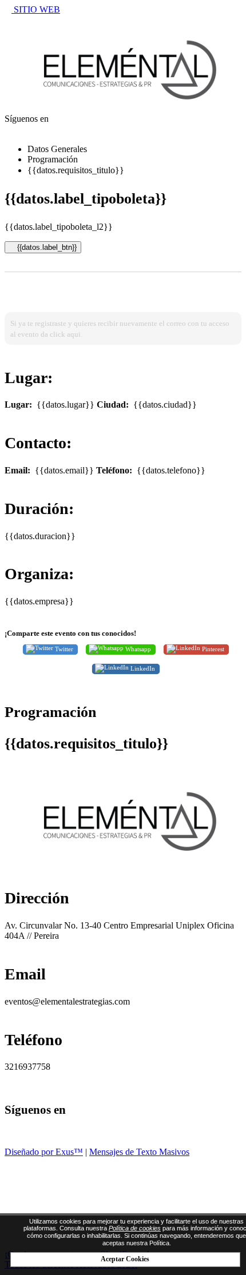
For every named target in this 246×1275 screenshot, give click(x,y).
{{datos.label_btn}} (46, 247)
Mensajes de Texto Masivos (139, 1152)
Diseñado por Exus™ (44, 1152)
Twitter (63, 648)
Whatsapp (137, 648)
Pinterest (212, 648)
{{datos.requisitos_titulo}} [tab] (75, 170)
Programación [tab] (52, 159)
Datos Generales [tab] (57, 149)
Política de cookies (135, 1228)
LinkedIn (142, 668)
